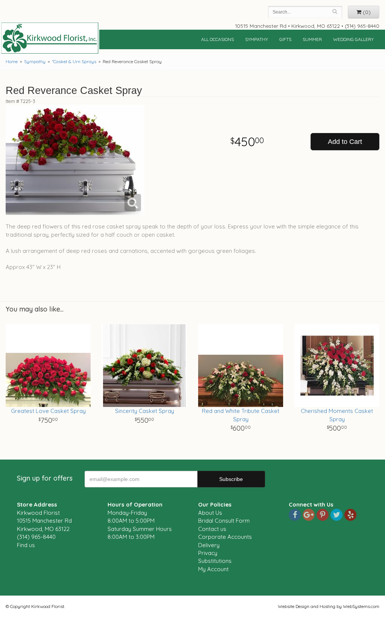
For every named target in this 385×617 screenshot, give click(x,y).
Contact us (212, 528)
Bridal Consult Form (224, 520)
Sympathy (256, 39)
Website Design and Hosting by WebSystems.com (328, 606)
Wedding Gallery (353, 39)
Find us (26, 545)
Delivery (209, 545)
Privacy (207, 553)
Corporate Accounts (225, 536)
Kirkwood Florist (49, 38)
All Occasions (217, 39)
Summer (312, 39)
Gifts (285, 39)
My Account (213, 569)
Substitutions (215, 560)
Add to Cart (345, 141)
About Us (210, 512)
